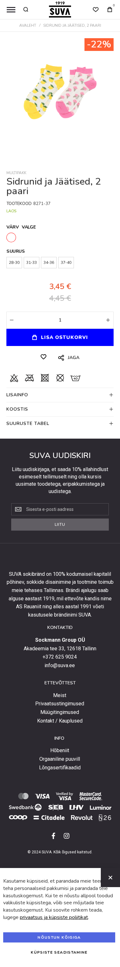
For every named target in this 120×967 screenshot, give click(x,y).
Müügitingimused (59, 712)
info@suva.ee (59, 665)
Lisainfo (17, 395)
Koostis (17, 409)
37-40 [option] (66, 262)
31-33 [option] (31, 262)
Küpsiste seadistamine (59, 952)
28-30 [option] (14, 262)
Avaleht (27, 25)
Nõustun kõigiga (59, 937)
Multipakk (16, 172)
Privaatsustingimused (59, 704)
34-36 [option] (49, 262)
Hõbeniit (59, 750)
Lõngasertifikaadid (60, 768)
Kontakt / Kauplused (60, 721)
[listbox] (60, 238)
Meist (59, 695)
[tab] (60, 395)
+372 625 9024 (60, 657)
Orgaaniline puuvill (59, 759)
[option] (11, 237)
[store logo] (60, 10)
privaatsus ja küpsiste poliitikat (54, 917)
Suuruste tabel (27, 423)
